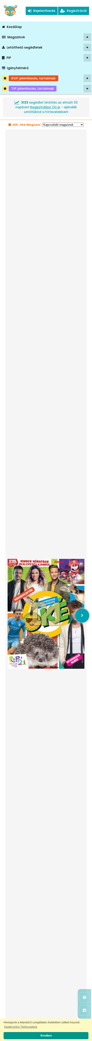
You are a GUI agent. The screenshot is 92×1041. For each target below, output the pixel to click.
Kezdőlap (14, 27)
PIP (47, 57)
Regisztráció (76, 11)
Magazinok (47, 37)
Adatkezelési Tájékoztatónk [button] (20, 1026)
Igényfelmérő (18, 68)
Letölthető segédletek (47, 47)
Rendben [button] (46, 1035)
